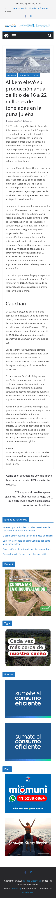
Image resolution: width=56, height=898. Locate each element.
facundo (28, 121)
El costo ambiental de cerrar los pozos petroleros (28, 535)
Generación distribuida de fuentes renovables (26, 549)
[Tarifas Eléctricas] (6, 35)
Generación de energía (29, 75)
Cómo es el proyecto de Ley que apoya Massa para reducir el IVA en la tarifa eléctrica (29, 480)
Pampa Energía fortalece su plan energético (25, 554)
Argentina (11, 75)
